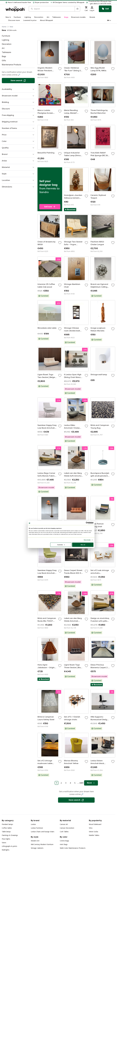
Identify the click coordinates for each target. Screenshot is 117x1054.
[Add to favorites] (60, 69)
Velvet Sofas (93, 831)
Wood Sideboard (95, 824)
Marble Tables (94, 835)
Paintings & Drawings (10, 835)
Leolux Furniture (37, 828)
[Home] (15, 8)
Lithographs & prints (9, 846)
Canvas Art (64, 824)
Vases (4, 842)
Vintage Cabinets (37, 848)
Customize (60, 544)
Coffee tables (7, 828)
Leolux (33, 824)
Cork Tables (64, 831)
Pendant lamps (7, 824)
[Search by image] (77, 8)
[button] (99, 2)
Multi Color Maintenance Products (72, 848)
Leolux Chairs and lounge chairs (42, 831)
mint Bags (64, 844)
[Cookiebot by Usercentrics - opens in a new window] (86, 523)
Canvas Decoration (67, 828)
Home (4, 27)
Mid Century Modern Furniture (42, 844)
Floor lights (6, 839)
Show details (87, 540)
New (11, 27)
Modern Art (35, 841)
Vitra (90, 828)
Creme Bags (64, 841)
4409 (81, 783)
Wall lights (5, 850)
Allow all (83, 544)
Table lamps (6, 831)
